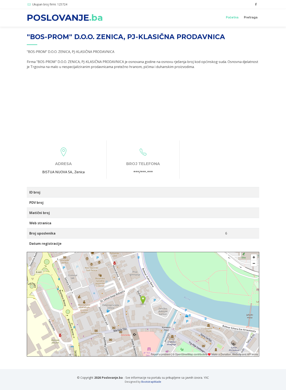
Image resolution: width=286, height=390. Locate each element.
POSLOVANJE (65, 17)
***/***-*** (143, 172)
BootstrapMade (151, 382)
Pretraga (251, 17)
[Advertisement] (143, 105)
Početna (232, 17)
